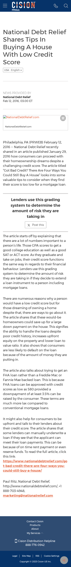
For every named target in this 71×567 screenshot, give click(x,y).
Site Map (26, 556)
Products (35, 525)
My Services (34, 533)
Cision (41, 561)
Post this (38, 225)
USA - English (12, 70)
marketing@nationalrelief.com (28, 495)
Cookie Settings (51, 556)
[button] (56, 6)
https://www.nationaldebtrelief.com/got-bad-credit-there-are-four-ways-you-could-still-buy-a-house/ (35, 465)
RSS (37, 556)
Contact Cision (35, 521)
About (35, 528)
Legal (14, 556)
